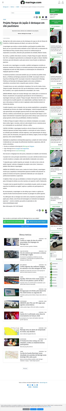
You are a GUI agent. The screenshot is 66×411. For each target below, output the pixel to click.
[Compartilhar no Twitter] (43, 17)
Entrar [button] (63, 3)
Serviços (54, 277)
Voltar (25, 368)
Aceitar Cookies (40, 409)
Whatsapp (25, 146)
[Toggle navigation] (3, 2)
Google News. (25, 148)
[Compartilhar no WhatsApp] (40, 17)
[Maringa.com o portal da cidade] (31, 2)
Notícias (12, 7)
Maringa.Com (5, 7)
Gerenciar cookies (26, 409)
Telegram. (32, 146)
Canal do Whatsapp (20, 150)
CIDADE (17, 7)
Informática (55, 269)
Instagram (18, 148)
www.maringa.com (43, 382)
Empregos (55, 285)
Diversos (54, 283)
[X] (35, 385)
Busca (59, 3)
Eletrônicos (55, 274)
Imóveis (54, 266)
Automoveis (55, 263)
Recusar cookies (33, 409)
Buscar (37, 12)
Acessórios (55, 272)
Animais (54, 280)
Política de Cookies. (47, 406)
